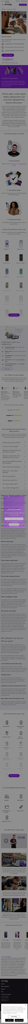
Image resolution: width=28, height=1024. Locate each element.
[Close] (25, 1005)
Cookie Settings (14, 1016)
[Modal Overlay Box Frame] (14, 512)
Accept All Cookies (19, 1020)
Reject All (9, 1020)
